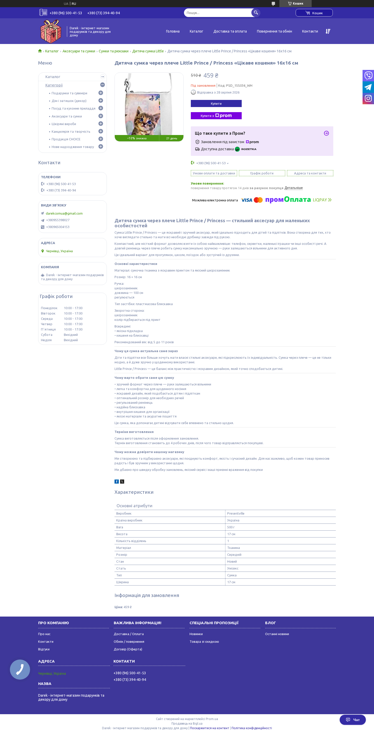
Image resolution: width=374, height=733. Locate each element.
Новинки (196, 634)
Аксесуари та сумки (79, 51)
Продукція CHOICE (66, 139)
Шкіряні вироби (64, 124)
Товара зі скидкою (204, 641)
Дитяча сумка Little (148, 51)
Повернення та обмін (274, 31)
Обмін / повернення (129, 641)
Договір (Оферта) (128, 649)
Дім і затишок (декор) (69, 100)
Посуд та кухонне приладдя (73, 108)
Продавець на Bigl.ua (187, 723)
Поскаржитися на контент (209, 728)
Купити (216, 103)
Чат (356, 720)
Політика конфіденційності (252, 728)
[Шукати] (255, 12)
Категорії (54, 85)
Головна (173, 31)
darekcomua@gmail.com (64, 213)
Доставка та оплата (230, 31)
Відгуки (44, 649)
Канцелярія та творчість (71, 131)
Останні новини (277, 634)
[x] (122, 482)
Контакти (310, 31)
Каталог (196, 31)
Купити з (207, 115)
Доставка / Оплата (129, 634)
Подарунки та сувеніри (69, 93)
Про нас (44, 634)
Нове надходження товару (73, 146)
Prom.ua (212, 719)
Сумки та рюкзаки (113, 51)
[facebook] (116, 482)
